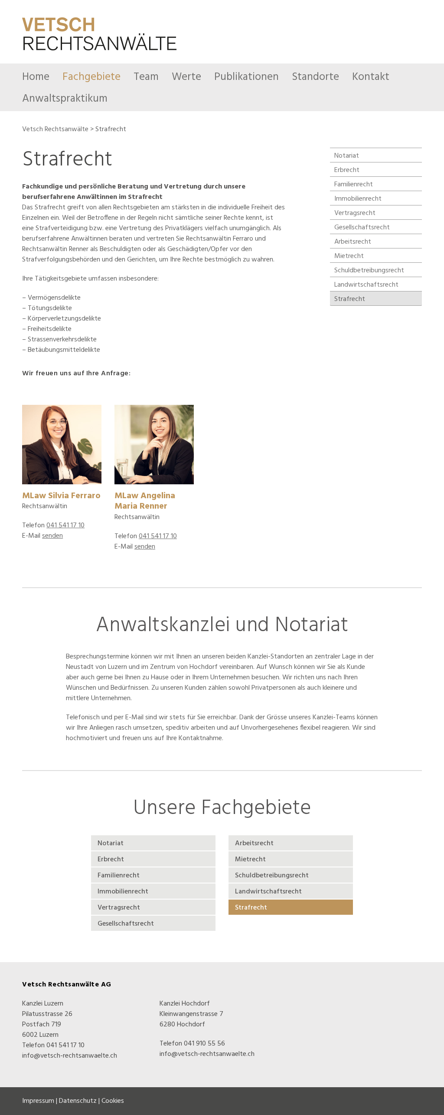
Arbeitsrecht (352, 242)
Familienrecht (353, 184)
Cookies (112, 1101)
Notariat (346, 156)
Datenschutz (78, 1101)
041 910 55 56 (204, 1043)
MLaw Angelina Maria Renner (144, 501)
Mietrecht (349, 256)
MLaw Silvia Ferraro (61, 496)
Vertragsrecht (354, 213)
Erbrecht (346, 170)
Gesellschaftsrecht (362, 227)
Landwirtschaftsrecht (366, 285)
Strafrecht (349, 299)
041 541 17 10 (65, 525)
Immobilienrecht (358, 199)
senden (52, 536)
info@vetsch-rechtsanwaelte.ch (69, 1056)
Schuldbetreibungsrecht (369, 270)
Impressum (38, 1101)
